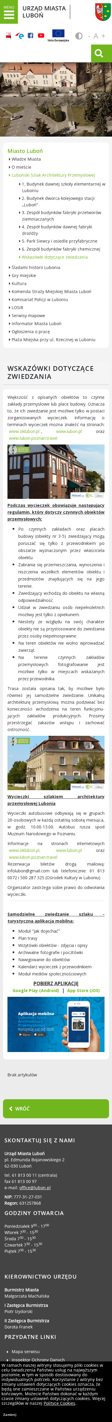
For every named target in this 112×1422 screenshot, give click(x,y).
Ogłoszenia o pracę (30, 331)
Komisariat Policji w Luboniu (39, 299)
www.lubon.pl (69, 431)
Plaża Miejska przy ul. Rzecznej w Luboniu (53, 339)
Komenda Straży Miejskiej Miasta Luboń (50, 291)
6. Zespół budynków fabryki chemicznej (60, 249)
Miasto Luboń (25, 150)
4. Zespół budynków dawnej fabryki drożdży (56, 230)
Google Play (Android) (36, 990)
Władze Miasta (25, 159)
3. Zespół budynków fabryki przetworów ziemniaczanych (61, 216)
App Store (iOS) (83, 990)
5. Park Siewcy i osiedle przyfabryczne (59, 241)
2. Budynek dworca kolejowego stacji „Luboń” (58, 201)
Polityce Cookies (59, 1403)
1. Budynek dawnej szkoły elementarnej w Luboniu (63, 187)
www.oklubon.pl (24, 431)
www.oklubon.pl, (25, 850)
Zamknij (10, 1414)
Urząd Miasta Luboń (96, 10)
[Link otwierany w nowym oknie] (19, 35)
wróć (22, 1108)
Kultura (18, 283)
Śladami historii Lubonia (35, 267)
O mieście (20, 167)
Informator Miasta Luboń (36, 323)
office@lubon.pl (35, 1187)
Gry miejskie (23, 275)
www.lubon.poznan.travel (33, 438)
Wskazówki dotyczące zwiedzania (54, 257)
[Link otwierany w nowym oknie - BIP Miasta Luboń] (8, 35)
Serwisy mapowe (27, 315)
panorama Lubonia (56, 86)
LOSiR (16, 307)
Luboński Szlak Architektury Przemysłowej (52, 175)
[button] (9, 12)
